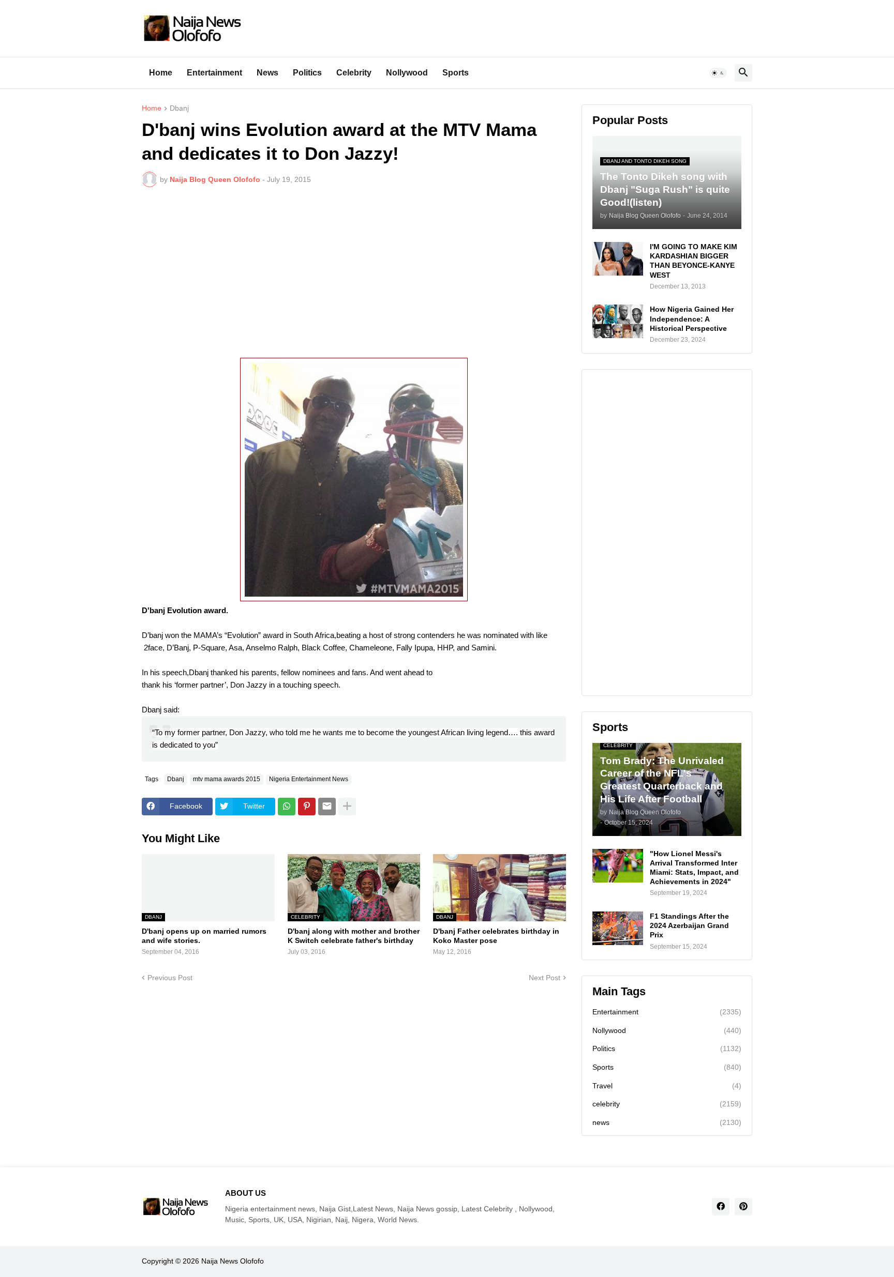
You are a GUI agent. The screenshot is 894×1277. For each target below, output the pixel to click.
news (666, 1122)
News (267, 72)
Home (160, 72)
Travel (666, 1086)
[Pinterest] (307, 806)
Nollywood (407, 72)
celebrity (666, 1104)
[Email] (327, 806)
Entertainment (214, 72)
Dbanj (179, 108)
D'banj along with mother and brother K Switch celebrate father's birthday (354, 936)
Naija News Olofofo (232, 1261)
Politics (307, 72)
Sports (455, 72)
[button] (718, 73)
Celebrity (353, 72)
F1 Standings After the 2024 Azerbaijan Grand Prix (689, 925)
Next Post (544, 978)
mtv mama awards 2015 (226, 779)
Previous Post (169, 978)
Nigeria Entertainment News (308, 779)
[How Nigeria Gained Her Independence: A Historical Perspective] (617, 321)
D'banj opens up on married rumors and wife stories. (204, 936)
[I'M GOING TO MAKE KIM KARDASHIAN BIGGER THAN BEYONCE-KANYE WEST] (617, 259)
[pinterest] (743, 1206)
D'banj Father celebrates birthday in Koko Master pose (496, 936)
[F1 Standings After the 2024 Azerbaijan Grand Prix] (617, 928)
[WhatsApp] (286, 806)
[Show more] (347, 806)
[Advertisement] (354, 272)
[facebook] (720, 1206)
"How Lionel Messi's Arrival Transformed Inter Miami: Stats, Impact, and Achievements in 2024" (694, 867)
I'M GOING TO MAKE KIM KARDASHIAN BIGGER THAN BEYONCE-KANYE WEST (693, 260)
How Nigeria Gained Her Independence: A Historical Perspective (692, 318)
